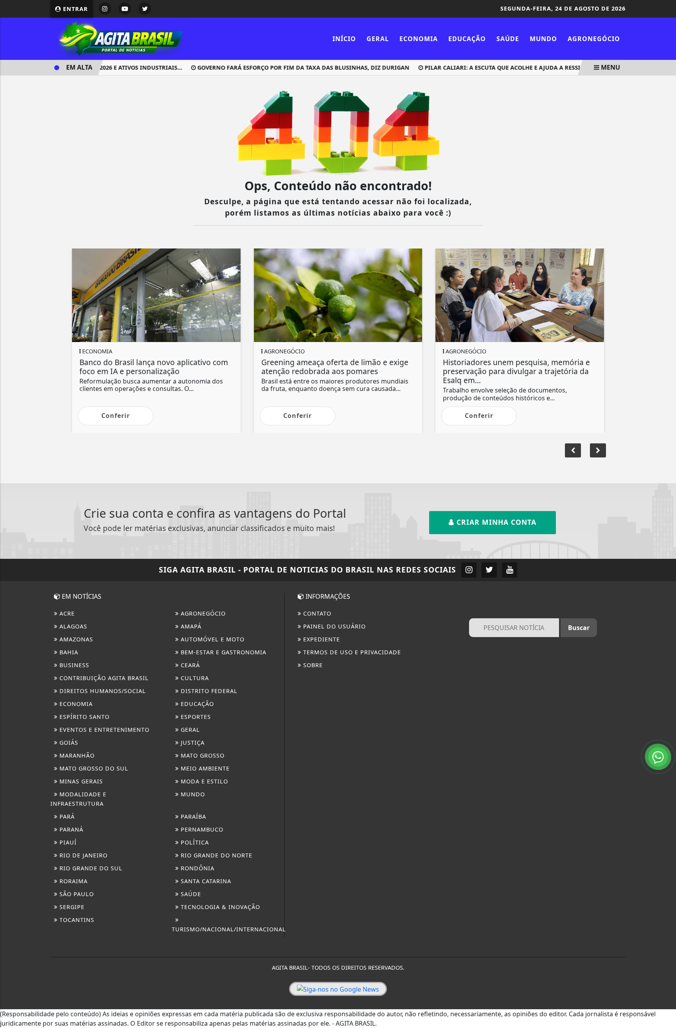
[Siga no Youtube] (125, 8)
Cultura (194, 678)
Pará (66, 816)
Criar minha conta (495, 522)
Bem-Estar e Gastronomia (222, 652)
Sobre (312, 665)
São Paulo (76, 894)
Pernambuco (201, 829)
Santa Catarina (205, 881)
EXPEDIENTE (320, 639)
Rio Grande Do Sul (90, 868)
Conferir (201, 415)
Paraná (70, 829)
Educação (467, 38)
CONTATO (316, 613)
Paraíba (192, 816)
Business (73, 665)
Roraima (73, 881)
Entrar (74, 9)
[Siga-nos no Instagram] (468, 570)
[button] (598, 450)
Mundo (543, 38)
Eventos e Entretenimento (103, 729)
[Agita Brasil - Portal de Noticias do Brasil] (118, 38)
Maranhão (76, 755)
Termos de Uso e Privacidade (351, 652)
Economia (418, 38)
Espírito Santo (84, 716)
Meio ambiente (204, 768)
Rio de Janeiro (83, 855)
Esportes (195, 716)
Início (344, 38)
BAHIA (68, 652)
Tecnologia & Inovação (219, 907)
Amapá (190, 626)
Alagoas (72, 626)
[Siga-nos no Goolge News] (338, 989)
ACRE (66, 613)
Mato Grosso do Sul (93, 768)
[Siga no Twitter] (144, 8)
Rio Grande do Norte (215, 855)
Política (194, 842)
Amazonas (75, 639)
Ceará (189, 665)
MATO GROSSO (202, 755)
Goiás (68, 742)
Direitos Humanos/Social (102, 691)
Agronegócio (594, 38)
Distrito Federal (208, 691)
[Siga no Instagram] (105, 8)
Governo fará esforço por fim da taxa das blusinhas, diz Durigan (289, 67)
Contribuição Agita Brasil (103, 678)
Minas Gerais (80, 781)
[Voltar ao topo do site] (664, 616)
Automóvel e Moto (212, 639)
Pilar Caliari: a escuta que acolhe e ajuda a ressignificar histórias (518, 67)
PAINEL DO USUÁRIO (333, 626)
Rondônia (196, 868)
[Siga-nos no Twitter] (489, 570)
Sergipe (71, 907)
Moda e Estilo (203, 781)
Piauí (67, 842)
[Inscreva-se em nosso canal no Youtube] (509, 570)
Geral (378, 38)
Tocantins (76, 920)
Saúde (507, 38)
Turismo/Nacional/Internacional (229, 929)
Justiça (192, 742)
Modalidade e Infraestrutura (78, 798)
